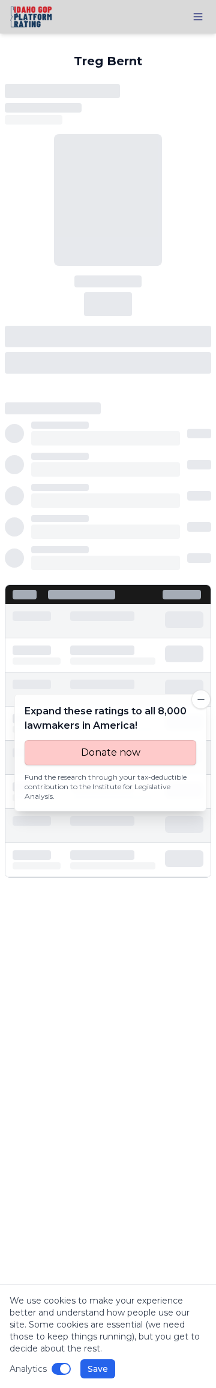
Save (98, 1368)
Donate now (110, 752)
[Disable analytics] (61, 1369)
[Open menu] (198, 17)
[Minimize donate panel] (201, 699)
